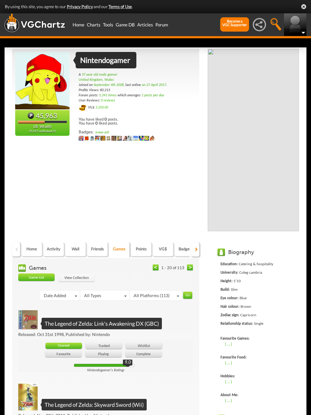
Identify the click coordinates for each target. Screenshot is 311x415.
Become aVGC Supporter (234, 23)
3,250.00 (101, 107)
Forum (162, 24)
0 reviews (108, 100)
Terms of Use (120, 6)
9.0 (128, 362)
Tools (108, 24)
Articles (145, 24)
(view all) (102, 132)
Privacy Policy (80, 6)
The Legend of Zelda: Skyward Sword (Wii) (94, 404)
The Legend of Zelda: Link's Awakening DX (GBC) (102, 323)
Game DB (125, 24)
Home (78, 24)
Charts (94, 24)
